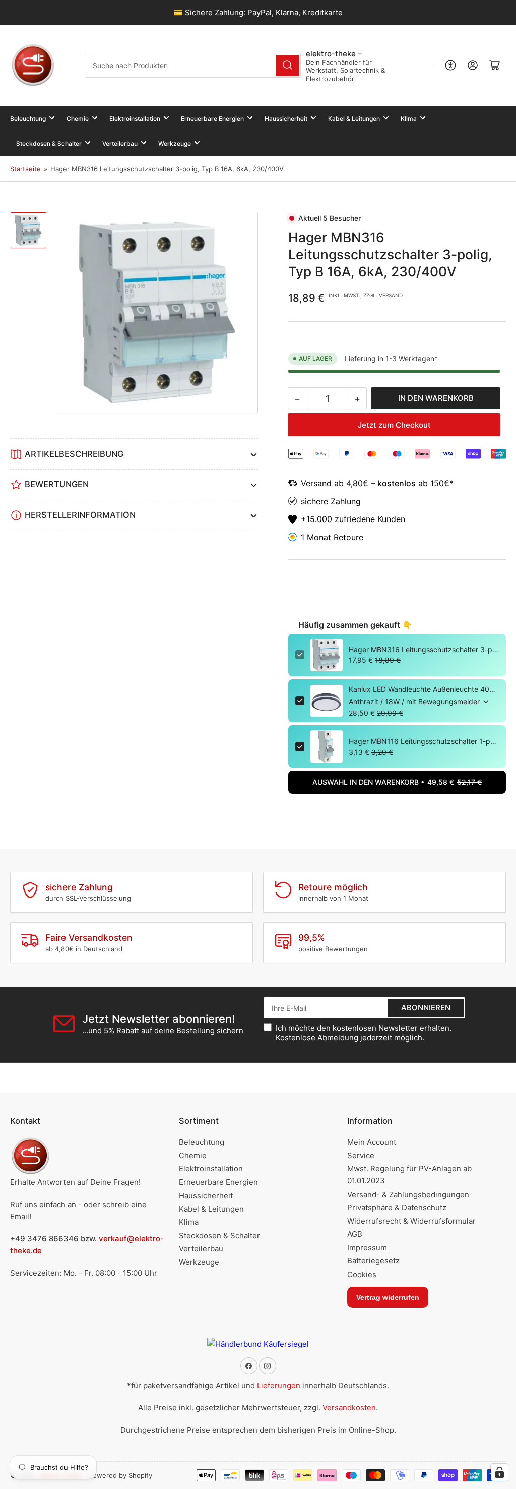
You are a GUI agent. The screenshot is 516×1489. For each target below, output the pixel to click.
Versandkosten (349, 1407)
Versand (317, 483)
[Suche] (288, 66)
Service (360, 1155)
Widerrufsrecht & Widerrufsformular (411, 1221)
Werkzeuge (174, 143)
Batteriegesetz (373, 1260)
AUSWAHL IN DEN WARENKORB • (397, 782)
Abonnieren (425, 1007)
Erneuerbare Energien (212, 118)
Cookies (361, 1274)
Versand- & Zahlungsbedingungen (408, 1194)
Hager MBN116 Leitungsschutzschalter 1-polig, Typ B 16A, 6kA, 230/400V (424, 741)
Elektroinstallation (134, 118)
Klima (409, 118)
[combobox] (192, 66)
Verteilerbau (120, 143)
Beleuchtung (28, 118)
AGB (354, 1234)
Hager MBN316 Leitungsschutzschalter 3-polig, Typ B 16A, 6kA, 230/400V (424, 649)
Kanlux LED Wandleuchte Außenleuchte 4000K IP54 (424, 689)
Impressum (367, 1247)
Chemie (78, 118)
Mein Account (371, 1142)
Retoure (348, 537)
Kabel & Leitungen (354, 118)
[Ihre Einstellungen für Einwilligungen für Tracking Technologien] (499, 1472)
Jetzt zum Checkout (394, 425)
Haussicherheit (286, 118)
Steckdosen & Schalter (49, 143)
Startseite (25, 169)
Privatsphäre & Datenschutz (396, 1207)
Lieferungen (278, 1385)
